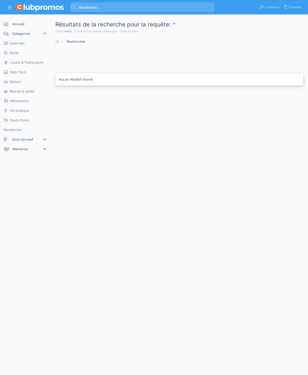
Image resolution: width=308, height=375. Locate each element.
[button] (9, 7)
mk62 (68, 31)
